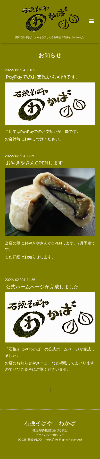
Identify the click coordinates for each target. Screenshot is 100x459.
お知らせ (50, 55)
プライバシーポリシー (50, 435)
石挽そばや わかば (50, 423)
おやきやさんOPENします (34, 163)
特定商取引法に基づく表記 (50, 430)
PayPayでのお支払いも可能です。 (43, 77)
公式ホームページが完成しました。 (44, 286)
